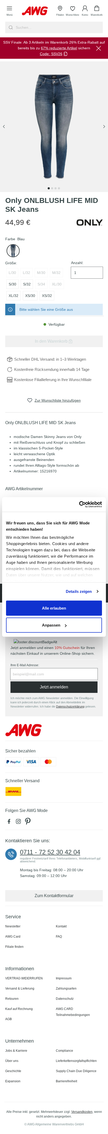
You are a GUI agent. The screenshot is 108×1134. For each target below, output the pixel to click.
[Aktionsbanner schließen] (98, 48)
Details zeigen (79, 591)
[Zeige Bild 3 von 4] (56, 188)
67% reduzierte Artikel (59, 48)
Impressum (64, 978)
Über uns (11, 1061)
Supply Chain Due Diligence (76, 1071)
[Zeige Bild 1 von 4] (49, 188)
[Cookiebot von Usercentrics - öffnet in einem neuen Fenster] (79, 504)
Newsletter (12, 926)
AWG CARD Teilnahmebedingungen (73, 1012)
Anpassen (51, 625)
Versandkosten (82, 1112)
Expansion (12, 1081)
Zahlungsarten (66, 988)
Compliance (64, 1051)
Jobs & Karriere (16, 1051)
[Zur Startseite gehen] (35, 10)
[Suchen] (10, 27)
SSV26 (56, 54)
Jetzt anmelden (54, 687)
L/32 (26, 273)
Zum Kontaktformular (54, 895)
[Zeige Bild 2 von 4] (52, 188)
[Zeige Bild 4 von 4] (59, 188)
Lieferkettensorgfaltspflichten (76, 1061)
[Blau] (13, 250)
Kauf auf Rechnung (19, 1009)
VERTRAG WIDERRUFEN (24, 978)
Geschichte (13, 1071)
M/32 (56, 273)
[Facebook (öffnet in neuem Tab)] (10, 823)
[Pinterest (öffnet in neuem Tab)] (28, 823)
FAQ (59, 936)
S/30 (12, 284)
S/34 (41, 284)
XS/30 (30, 296)
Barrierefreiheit (66, 1081)
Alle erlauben (54, 608)
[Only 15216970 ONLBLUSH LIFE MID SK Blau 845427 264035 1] (54, 126)
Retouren (12, 999)
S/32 (27, 284)
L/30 (12, 273)
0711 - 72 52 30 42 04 (50, 852)
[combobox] (59, 27)
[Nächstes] (104, 126)
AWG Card (12, 936)
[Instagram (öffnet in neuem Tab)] (19, 823)
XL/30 (57, 284)
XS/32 (47, 296)
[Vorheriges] (4, 126)
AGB (8, 1019)
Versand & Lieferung (19, 988)
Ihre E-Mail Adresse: (24, 665)
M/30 (41, 273)
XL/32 (13, 296)
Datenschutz (65, 999)
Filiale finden (14, 947)
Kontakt (61, 926)
